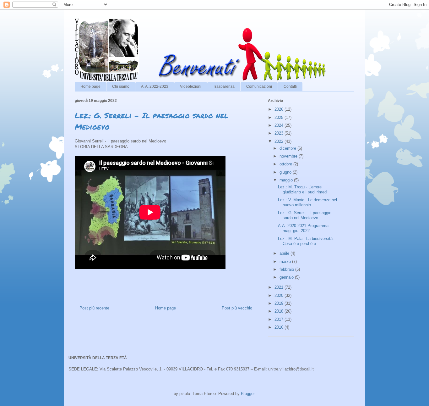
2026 (279, 109)
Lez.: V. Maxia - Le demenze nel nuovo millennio (307, 202)
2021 (279, 287)
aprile (285, 253)
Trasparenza (224, 86)
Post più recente (94, 308)
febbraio (287, 269)
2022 (279, 141)
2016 (279, 327)
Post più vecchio (237, 308)
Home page (90, 86)
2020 (279, 295)
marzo (286, 261)
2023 (279, 133)
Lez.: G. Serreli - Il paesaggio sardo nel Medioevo (304, 215)
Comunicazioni (259, 86)
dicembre (288, 148)
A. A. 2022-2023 (154, 86)
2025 (279, 117)
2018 (279, 311)
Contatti (290, 86)
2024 (279, 125)
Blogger (247, 393)
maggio (287, 180)
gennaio (287, 277)
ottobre (286, 164)
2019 (279, 303)
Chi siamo (120, 86)
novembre (289, 156)
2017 (279, 319)
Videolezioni (190, 86)
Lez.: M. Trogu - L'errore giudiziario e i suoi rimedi (303, 189)
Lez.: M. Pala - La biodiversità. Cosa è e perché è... (306, 241)
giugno (286, 172)
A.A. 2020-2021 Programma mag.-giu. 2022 (303, 228)
